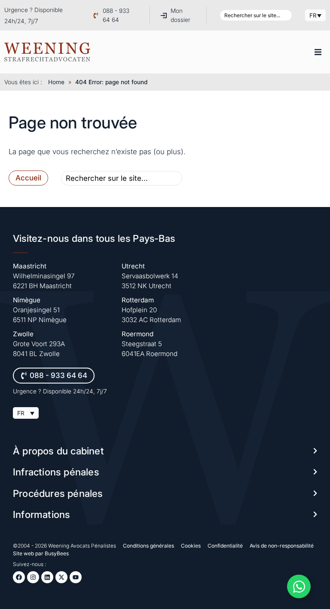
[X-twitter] (61, 577)
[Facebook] (19, 577)
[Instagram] (33, 577)
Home (56, 82)
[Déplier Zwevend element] (299, 586)
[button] (318, 52)
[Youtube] (76, 577)
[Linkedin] (47, 577)
